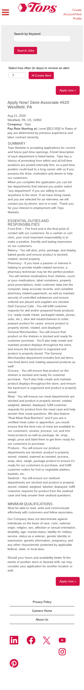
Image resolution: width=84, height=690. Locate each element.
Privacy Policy (42, 602)
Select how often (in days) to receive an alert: (39, 68)
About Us (42, 619)
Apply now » (67, 90)
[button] (7, 12)
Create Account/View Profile (72, 14)
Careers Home (42, 610)
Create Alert (42, 75)
